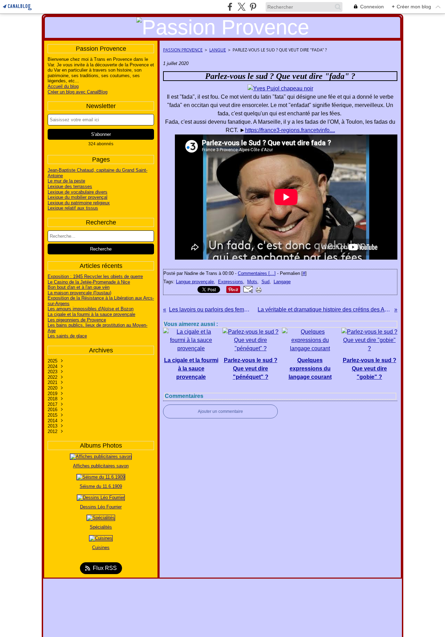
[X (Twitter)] (241, 7)
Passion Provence (183, 50)
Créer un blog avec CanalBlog (77, 92)
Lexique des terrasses (70, 186)
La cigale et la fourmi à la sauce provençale (91, 314)
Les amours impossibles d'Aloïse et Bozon (91, 308)
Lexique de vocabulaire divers (77, 192)
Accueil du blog (63, 86)
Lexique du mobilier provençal (77, 197)
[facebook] (230, 7)
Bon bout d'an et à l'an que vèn (79, 287)
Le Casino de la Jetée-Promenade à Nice (89, 282)
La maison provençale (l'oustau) (79, 292)
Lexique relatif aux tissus (73, 208)
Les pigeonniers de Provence (77, 319)
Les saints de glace (67, 335)
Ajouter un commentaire (220, 411)
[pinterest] (253, 7)
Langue (217, 50)
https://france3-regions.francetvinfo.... (290, 130)
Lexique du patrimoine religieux (79, 202)
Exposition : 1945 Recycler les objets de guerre (95, 276)
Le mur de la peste (66, 180)
